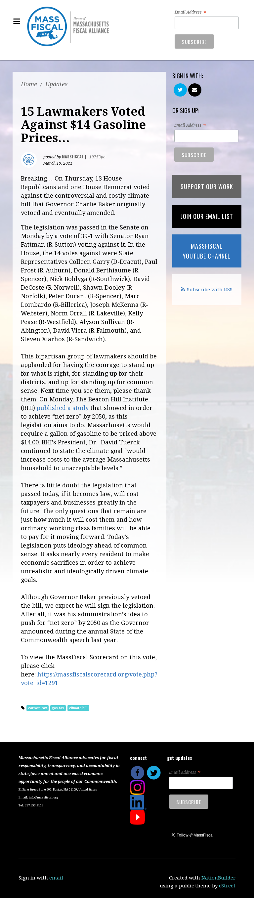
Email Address (190, 13)
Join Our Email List (207, 216)
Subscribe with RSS (210, 290)
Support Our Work (207, 186)
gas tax (58, 708)
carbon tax (37, 708)
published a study (63, 407)
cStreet (227, 886)
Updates (56, 84)
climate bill (78, 708)
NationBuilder (218, 878)
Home (29, 84)
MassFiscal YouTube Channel (207, 251)
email (56, 878)
